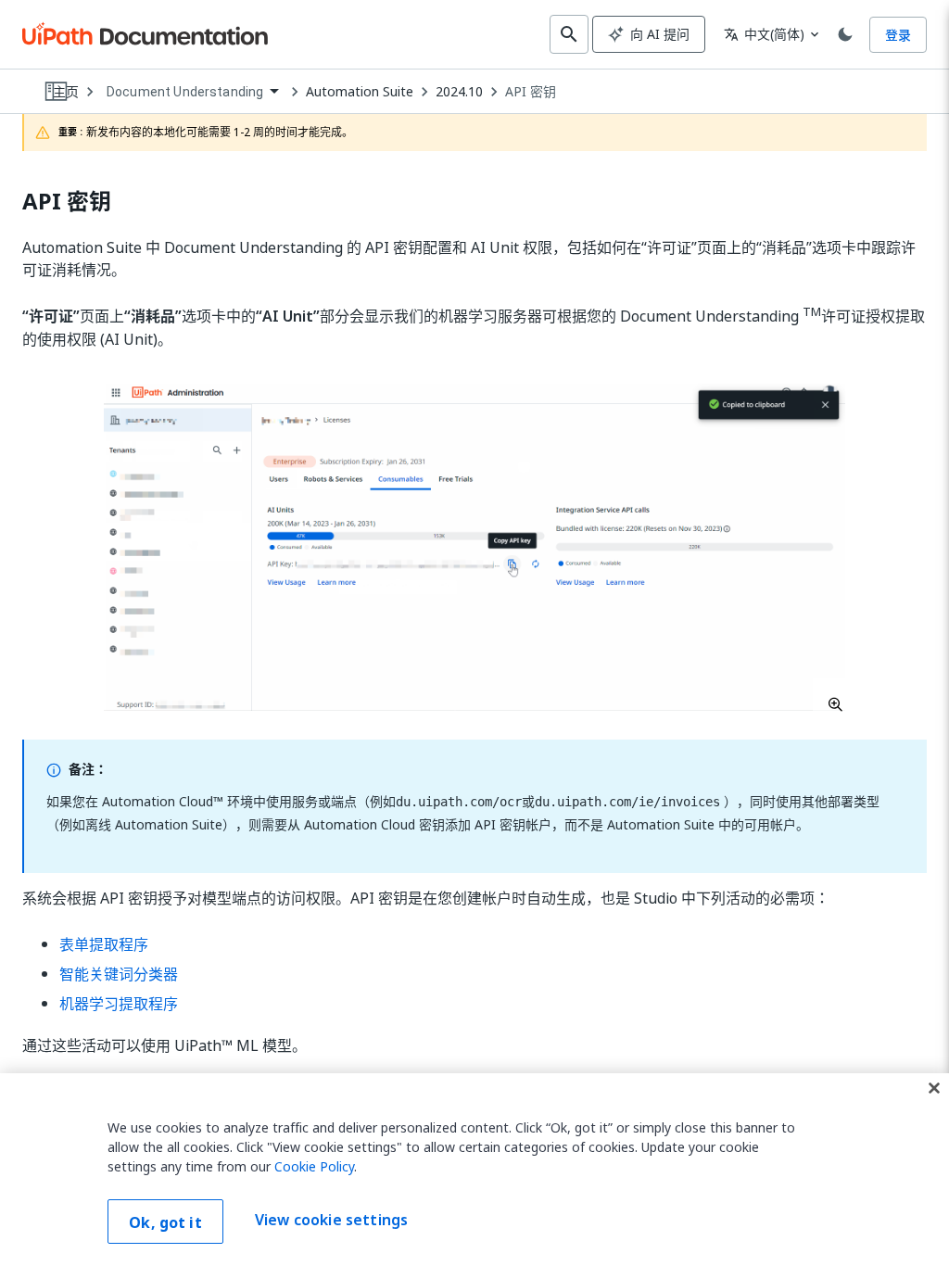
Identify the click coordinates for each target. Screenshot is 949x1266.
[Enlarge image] (474, 548)
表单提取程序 (103, 944)
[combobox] (192, 92)
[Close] (934, 1088)
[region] (474, 1169)
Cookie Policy (314, 1166)
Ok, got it (165, 1222)
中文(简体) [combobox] (764, 34)
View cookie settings (331, 1220)
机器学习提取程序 (118, 1004)
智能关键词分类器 (118, 974)
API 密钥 (530, 91)
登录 (898, 34)
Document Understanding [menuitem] (185, 91)
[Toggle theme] (845, 34)
